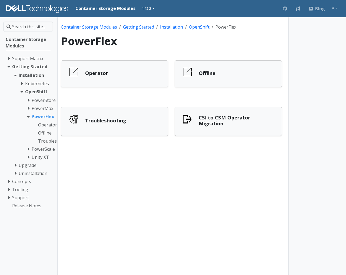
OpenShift (199, 27)
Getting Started (138, 27)
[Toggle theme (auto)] (334, 8)
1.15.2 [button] (147, 8)
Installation (171, 27)
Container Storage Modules (89, 27)
